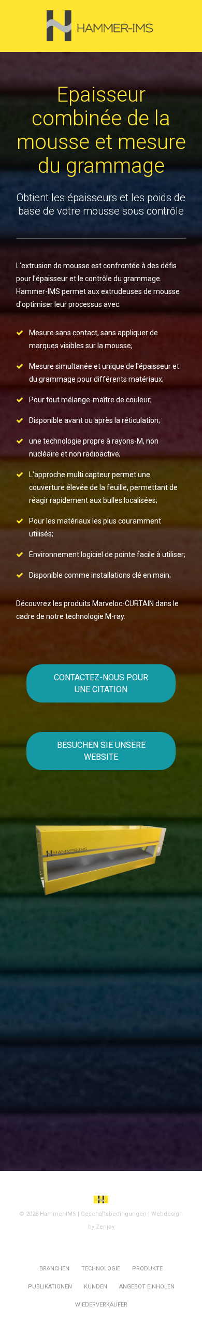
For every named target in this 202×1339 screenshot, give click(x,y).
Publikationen (50, 1286)
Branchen (54, 1268)
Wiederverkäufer (101, 1304)
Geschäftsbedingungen (114, 1214)
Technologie (100, 1268)
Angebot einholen (147, 1286)
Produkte (147, 1268)
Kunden (95, 1286)
